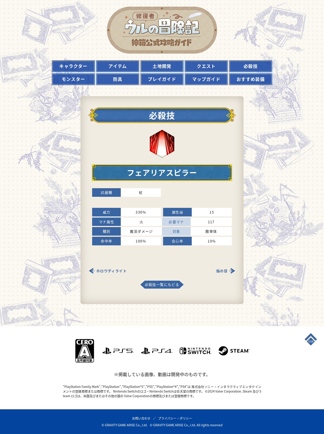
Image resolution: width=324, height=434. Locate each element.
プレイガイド (162, 79)
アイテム (117, 66)
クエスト (206, 66)
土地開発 (162, 66)
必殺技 (251, 66)
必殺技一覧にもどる (162, 284)
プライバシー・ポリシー (175, 418)
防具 (118, 79)
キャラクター (73, 66)
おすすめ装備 (250, 79)
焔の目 (222, 270)
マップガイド (206, 79)
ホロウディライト (111, 270)
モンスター (73, 79)
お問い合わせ (141, 418)
